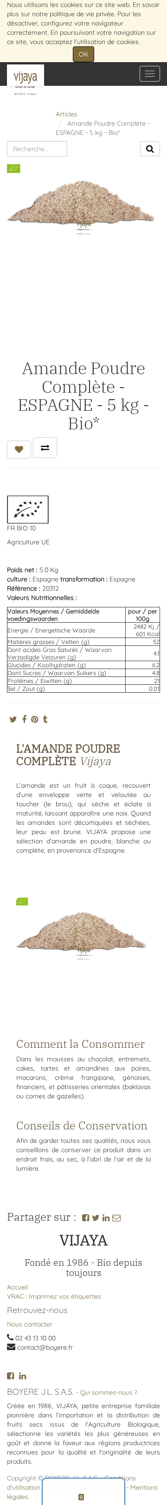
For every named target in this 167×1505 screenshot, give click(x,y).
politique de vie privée (82, 14)
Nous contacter (29, 1324)
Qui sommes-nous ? (108, 1392)
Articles (66, 114)
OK (83, 54)
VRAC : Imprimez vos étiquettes (54, 1296)
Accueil (17, 1287)
